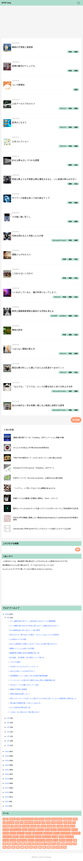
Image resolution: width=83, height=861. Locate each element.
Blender (12, 819)
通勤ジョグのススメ (21, 254)
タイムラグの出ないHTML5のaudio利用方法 (31, 448)
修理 (4, 844)
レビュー (69, 840)
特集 (9, 847)
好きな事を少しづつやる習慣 (25, 160)
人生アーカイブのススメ (23, 104)
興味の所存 (17, 330)
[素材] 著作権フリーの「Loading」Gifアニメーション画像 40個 (38, 437)
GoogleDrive (68, 819)
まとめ (73, 826)
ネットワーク (69, 836)
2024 (7, 756)
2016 (7, 792)
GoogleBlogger (57, 819)
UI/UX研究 (6, 826)
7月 (8, 718)
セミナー (56, 833)
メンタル (49, 840)
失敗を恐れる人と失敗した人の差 (27, 236)
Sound (53, 822)
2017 (7, 788)
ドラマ (61, 836)
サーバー (74, 829)
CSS (18, 819)
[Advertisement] (41, 22)
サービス (5, 833)
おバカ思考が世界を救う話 (20, 707)
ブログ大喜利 (15, 662)
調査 (40, 847)
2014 (7, 801)
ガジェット (40, 829)
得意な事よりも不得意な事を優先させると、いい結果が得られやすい (44, 179)
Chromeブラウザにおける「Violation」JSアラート (33, 468)
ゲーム (47, 829)
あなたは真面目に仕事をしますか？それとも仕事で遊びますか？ (33, 644)
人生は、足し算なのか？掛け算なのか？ (25, 712)
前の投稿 (76, 420)
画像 (70, 410)
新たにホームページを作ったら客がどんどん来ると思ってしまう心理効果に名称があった (43, 698)
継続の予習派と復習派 (22, 47)
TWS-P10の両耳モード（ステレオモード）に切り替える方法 (37, 458)
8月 (8, 618)
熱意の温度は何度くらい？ (20, 694)
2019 (7, 779)
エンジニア (31, 829)
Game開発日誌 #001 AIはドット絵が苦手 (25, 630)
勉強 (19, 844)
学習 (70, 52)
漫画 (4, 847)
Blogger (48, 857)
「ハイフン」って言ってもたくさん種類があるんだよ (34, 488)
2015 (7, 797)
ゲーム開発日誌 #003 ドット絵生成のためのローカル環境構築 (32, 621)
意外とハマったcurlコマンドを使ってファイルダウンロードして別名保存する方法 (45, 508)
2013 (7, 806)
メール (56, 840)
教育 (49, 844)
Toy (74, 822)
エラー (25, 829)
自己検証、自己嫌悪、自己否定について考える (27, 657)
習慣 (75, 52)
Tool (69, 822)
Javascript (10, 822)
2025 (7, 751)
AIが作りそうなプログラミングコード (24, 667)
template (60, 826)
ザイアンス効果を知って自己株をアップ (31, 198)
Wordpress (25, 826)
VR (12, 826)
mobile (49, 826)
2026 (7, 614)
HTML (75, 819)
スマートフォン (37, 833)
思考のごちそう (19, 122)
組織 (22, 847)
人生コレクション (20, 141)
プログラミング (22, 840)
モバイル (62, 840)
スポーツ (28, 833)
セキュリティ (48, 833)
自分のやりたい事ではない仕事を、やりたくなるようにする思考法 (34, 635)
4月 (8, 732)
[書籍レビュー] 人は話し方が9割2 (22, 648)
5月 (8, 727)
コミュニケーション (59, 240)
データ (22, 836)
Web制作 (17, 826)
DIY (36, 819)
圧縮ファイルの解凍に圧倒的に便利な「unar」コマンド (35, 498)
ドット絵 (55, 836)
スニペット (20, 833)
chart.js (33, 826)
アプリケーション (15, 829)
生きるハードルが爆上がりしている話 (24, 685)
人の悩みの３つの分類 (18, 639)
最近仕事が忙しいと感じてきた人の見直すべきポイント (38, 368)
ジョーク (12, 833)
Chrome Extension (27, 819)
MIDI (17, 822)
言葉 (35, 847)
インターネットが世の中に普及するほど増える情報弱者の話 (32, 680)
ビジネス (63, 316)
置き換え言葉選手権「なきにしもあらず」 (26, 703)
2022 (7, 765)
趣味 (44, 847)
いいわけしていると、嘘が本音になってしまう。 (35, 292)
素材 (17, 847)
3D (4, 819)
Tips (65, 822)
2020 (7, 774)
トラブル (38, 836)
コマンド (53, 829)
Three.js (59, 822)
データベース (30, 836)
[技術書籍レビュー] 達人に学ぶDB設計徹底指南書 (29, 676)
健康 (9, 844)
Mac (21, 822)
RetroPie (37, 822)
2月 (8, 741)
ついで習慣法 (18, 85)
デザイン (15, 836)
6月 (8, 723)
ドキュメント (47, 836)
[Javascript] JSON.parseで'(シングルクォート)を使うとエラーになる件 (42, 529)
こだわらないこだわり (22, 273)
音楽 (64, 847)
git (38, 826)
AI (7, 819)
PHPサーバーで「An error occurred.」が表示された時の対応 (38, 478)
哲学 (36, 844)
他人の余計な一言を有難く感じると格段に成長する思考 (38, 405)
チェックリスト (65, 833)
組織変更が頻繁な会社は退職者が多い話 (24, 653)
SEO (43, 822)
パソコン (5, 840)
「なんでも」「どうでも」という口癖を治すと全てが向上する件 (42, 386)
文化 (54, 844)
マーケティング (40, 840)
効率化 (14, 844)
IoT (4, 822)
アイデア (54, 316)
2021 (7, 770)
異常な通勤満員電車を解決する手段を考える (33, 311)
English (48, 819)
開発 (48, 847)
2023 (7, 760)
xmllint (66, 826)
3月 (8, 736)
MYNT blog (6, 3)
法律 (74, 844)
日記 (75, 165)
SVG (48, 822)
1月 (8, 745)
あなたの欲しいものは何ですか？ (22, 671)
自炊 (31, 847)
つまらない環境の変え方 (23, 349)
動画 (23, 844)
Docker (41, 819)
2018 (7, 783)
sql (54, 826)
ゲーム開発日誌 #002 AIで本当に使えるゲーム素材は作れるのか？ (34, 626)
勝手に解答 (30, 844)
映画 (63, 844)
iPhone (43, 826)
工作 (45, 844)
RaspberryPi (29, 822)
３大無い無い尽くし (21, 217)
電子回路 (58, 847)
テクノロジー (76, 833)
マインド (63, 108)
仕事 (75, 840)
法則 (70, 844)
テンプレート (7, 836)
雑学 (53, 847)
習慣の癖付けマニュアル (23, 66)
